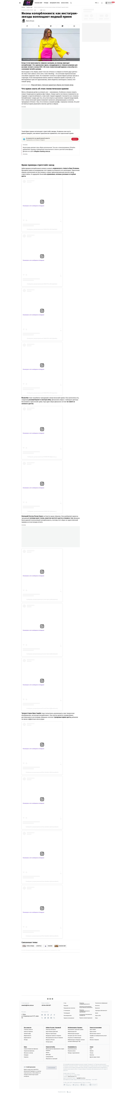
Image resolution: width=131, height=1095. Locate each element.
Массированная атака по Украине (54, 1037)
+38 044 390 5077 (46, 1005)
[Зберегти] (74, 26)
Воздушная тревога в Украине (53, 1035)
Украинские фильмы (29, 1050)
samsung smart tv (93, 1084)
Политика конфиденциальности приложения (84, 1011)
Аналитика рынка (72, 1048)
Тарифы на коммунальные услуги (98, 1035)
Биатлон (92, 1055)
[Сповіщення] (102, 3)
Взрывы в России (50, 1039)
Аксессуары (64, 2)
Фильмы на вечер (28, 1053)
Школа (47, 1052)
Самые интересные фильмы (31, 1048)
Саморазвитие (49, 1056)
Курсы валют (93, 1031)
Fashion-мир (38, 2)
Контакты (97, 1005)
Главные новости (28, 1029)
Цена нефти (93, 1029)
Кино (25, 1047)
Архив (96, 1013)
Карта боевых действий (52, 1031)
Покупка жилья (71, 1050)
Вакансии (97, 1008)
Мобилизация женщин (73, 1033)
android (67, 1084)
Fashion (23, 7)
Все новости (27, 1027)
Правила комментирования (85, 1017)
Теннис (91, 1053)
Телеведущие (67, 1013)
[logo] (28, 3)
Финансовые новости (95, 1033)
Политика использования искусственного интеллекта (85, 1007)
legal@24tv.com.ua (81, 1078)
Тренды (46, 2)
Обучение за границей (51, 1058)
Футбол (92, 1050)
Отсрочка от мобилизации (74, 1037)
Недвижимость (72, 1047)
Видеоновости (27, 1035)
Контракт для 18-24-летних (74, 1035)
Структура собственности (101, 1010)
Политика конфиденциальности (84, 1004)
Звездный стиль (55, 2)
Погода (26, 1039)
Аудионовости (27, 1037)
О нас (65, 1003)
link (42, 1014)
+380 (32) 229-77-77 (72, 1076)
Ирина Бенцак (30, 21)
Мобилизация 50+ (72, 1031)
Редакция (66, 1005)
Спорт (91, 1047)
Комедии (26, 1055)
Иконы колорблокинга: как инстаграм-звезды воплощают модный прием (51, 7)
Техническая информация (101, 1003)
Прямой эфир (27, 1033)
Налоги (91, 1037)
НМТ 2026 (48, 1054)
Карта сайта (98, 1015)
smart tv (84, 1084)
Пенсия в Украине (94, 1039)
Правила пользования (69, 1018)
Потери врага (49, 1041)
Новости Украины (28, 1031)
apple (75, 1084)
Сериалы (26, 1057)
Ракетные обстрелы (51, 1029)
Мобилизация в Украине (75, 1027)
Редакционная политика (69, 1008)
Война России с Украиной (53, 1027)
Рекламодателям (67, 1015)
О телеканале (67, 1010)
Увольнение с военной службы (75, 1029)
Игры (96, 1018)
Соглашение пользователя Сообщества (85, 1015)
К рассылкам (51, 1067)
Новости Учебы (50, 1047)
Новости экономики (96, 1027)
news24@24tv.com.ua (28, 1005)
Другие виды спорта (95, 1057)
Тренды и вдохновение (73, 1053)
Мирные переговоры (51, 1033)
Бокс (91, 1048)
